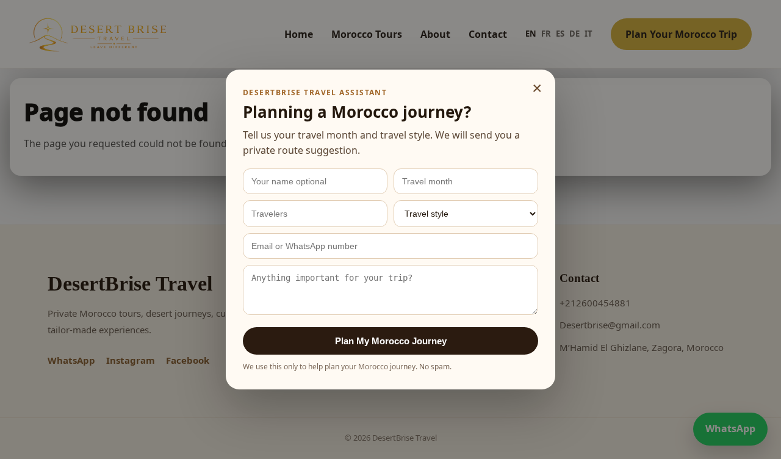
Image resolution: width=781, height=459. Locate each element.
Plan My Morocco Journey (391, 341)
